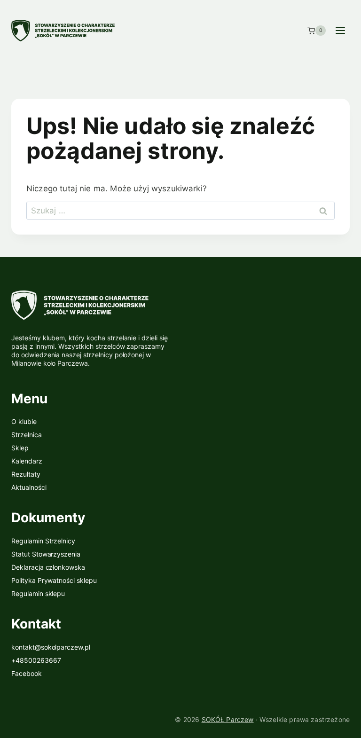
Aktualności (29, 487)
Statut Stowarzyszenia (45, 554)
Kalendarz (26, 461)
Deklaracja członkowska (48, 567)
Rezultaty (25, 474)
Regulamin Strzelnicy (43, 541)
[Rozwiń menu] (340, 30)
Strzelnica (26, 435)
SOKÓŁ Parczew (228, 719)
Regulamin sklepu (38, 593)
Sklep (20, 448)
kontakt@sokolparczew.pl (50, 647)
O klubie (24, 421)
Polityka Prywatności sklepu (54, 580)
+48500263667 (36, 660)
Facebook (26, 673)
